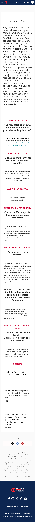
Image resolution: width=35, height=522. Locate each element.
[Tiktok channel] (25, 2)
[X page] (22, 2)
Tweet (23, 21)
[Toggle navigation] (2, 2)
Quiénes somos (12, 506)
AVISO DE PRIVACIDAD (23, 477)
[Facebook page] (16, 2)
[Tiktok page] (21, 498)
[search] (32, 2)
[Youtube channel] (28, 2)
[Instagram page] (19, 2)
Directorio (24, 506)
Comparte (14, 21)
